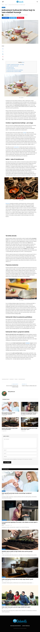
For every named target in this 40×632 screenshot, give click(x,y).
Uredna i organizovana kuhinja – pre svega (15, 64)
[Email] (3, 59)
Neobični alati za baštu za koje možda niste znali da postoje (10, 429)
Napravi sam (4, 520)
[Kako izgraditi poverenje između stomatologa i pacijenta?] (10, 407)
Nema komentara (19, 14)
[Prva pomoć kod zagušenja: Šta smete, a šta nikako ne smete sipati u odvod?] (29, 407)
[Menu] (3, 2)
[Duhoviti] (20, 1)
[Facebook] (3, 49)
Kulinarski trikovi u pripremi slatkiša (13, 71)
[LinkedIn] (3, 54)
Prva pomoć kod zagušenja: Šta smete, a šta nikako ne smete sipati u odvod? (29, 413)
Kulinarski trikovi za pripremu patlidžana (14, 70)
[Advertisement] (22, 52)
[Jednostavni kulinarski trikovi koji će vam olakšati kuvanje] (20, 32)
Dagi (2, 580)
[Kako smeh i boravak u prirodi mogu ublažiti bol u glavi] (20, 595)
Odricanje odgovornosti (15, 625)
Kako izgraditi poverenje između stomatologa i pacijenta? (8, 413)
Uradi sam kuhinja (22, 379)
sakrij (23, 62)
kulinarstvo (11, 379)
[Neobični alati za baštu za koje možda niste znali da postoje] (10, 422)
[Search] (37, 2)
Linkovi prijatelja (26, 625)
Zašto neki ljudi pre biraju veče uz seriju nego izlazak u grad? (29, 429)
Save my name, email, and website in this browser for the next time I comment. (18, 459)
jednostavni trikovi (5, 379)
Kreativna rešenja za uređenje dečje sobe (29, 385)
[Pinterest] (3, 57)
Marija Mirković (7, 14)
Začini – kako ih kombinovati (12, 65)
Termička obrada (10, 67)
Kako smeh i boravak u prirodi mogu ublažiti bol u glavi (16, 607)
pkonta (3, 494)
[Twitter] (3, 51)
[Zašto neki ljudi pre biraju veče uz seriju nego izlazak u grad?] (29, 422)
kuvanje (16, 379)
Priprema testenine (10, 68)
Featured (3, 549)
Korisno (3, 7)
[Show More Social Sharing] (25, 18)
